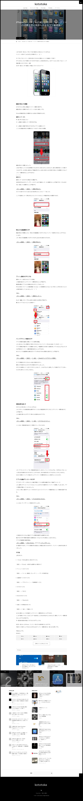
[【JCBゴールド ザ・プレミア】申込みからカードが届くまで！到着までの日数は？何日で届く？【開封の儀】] (35, 760)
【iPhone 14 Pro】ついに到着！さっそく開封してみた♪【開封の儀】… (19, 733)
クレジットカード (20, 704)
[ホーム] (16, 41)
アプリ (18, 723)
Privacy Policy (38, 793)
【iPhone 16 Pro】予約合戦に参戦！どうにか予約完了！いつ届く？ (19, 707)
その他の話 (50, 8)
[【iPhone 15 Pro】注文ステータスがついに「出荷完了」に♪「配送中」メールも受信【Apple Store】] (35, 739)
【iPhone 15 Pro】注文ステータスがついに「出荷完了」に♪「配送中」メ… (45, 738)
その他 (18, 671)
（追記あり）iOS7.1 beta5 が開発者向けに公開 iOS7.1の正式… (19, 713)
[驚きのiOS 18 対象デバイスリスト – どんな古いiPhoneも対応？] (35, 703)
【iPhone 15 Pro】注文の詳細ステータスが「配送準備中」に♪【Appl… (45, 745)
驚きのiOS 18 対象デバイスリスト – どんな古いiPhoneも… (45, 701)
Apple (51, 671)
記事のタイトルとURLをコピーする (41, 643)
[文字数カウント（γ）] (35, 710)
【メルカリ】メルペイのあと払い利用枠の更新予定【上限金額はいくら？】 (44, 752)
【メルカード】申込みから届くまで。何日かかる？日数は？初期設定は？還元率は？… (20, 701)
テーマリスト (57, 8)
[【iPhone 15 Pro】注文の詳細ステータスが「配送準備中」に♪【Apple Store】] (35, 746)
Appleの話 (25, 8)
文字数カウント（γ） (43, 707)
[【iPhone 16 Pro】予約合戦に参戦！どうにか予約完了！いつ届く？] (35, 695)
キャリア (18, 755)
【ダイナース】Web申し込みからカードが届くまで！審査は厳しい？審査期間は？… (20, 746)
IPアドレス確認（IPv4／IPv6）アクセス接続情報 (45, 715)
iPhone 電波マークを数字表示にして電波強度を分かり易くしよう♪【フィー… (20, 694)
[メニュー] (80, 2)
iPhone (20, 38)
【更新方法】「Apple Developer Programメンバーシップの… (19, 727)
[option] (22, 678)
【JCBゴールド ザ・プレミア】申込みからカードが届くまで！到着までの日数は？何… (45, 760)
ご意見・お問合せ (44, 793)
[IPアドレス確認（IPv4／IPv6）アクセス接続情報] (35, 717)
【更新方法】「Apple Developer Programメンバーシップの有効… (45, 731)
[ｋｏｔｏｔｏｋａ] (41, 3)
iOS (17, 696)
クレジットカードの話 (34, 8)
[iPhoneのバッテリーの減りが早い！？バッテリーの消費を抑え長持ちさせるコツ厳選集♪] (28, 660)
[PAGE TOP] (80, 775)
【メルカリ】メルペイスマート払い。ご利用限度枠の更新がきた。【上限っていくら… (20, 720)
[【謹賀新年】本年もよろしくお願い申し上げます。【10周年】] (35, 724)
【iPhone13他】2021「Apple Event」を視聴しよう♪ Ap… (18, 739)
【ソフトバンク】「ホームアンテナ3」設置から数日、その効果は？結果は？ (19, 753)
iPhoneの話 (43, 8)
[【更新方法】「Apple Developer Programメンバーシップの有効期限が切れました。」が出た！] (35, 731)
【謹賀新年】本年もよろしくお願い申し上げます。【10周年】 (44, 723)
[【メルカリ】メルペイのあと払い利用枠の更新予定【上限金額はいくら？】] (35, 753)
